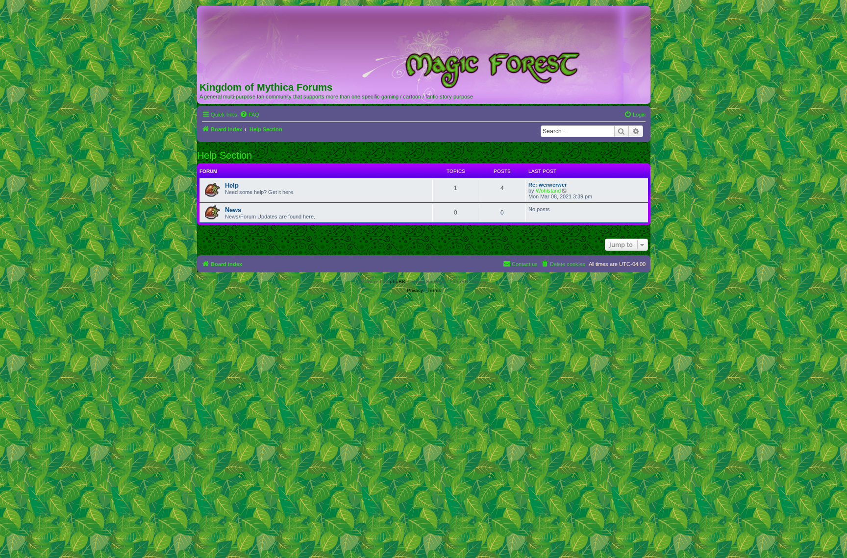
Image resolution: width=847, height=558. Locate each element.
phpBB (397, 281)
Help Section (224, 155)
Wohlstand (548, 191)
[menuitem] (249, 115)
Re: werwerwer (547, 185)
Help (232, 185)
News (233, 210)
